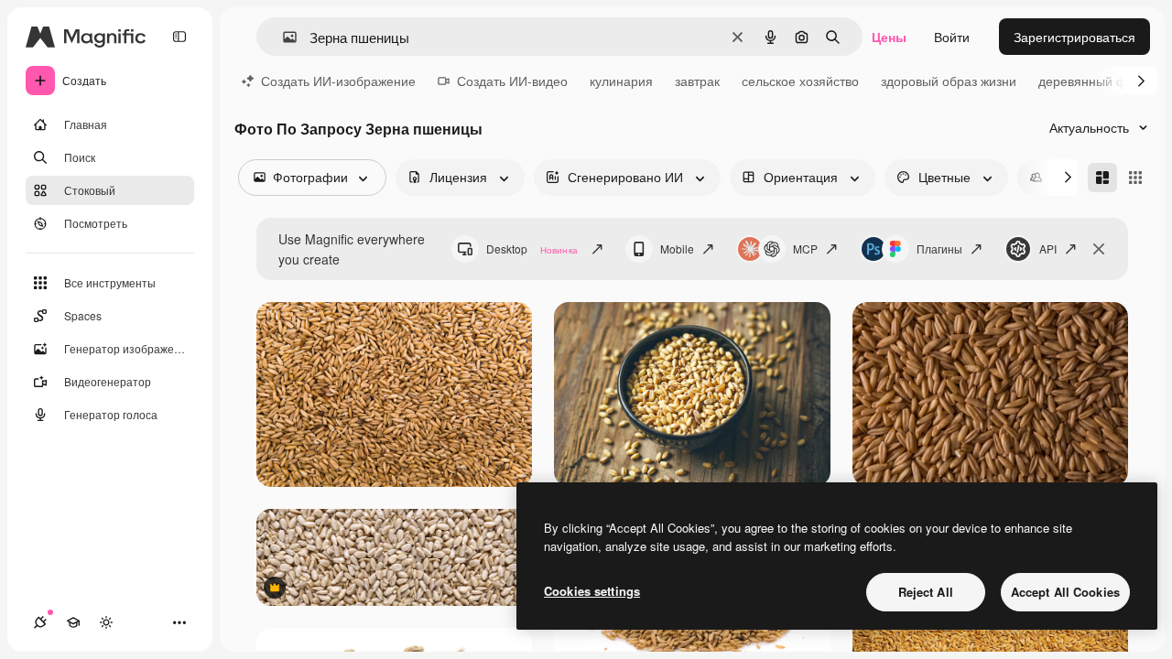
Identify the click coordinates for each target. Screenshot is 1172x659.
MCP (805, 248)
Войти (952, 36)
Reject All (925, 591)
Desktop (532, 248)
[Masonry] (1102, 177)
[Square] (1135, 177)
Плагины (939, 248)
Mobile (677, 248)
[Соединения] (40, 622)
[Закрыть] (1098, 249)
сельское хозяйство (800, 80)
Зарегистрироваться (1074, 36)
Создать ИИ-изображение (338, 80)
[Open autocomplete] (282, 37)
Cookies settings (592, 591)
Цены (889, 36)
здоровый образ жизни (948, 80)
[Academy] (73, 622)
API (1048, 248)
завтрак (697, 80)
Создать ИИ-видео (512, 80)
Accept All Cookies (1065, 591)
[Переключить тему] (106, 622)
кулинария (621, 80)
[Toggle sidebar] (179, 36)
